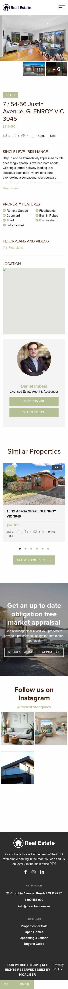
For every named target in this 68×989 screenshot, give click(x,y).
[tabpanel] (34, 502)
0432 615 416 (34, 401)
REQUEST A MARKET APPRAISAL (34, 652)
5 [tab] (42, 549)
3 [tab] (31, 549)
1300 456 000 (34, 899)
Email (25, 984)
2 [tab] (25, 549)
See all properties (34, 560)
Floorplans (15, 247)
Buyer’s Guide (34, 944)
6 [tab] (48, 549)
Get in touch (34, 412)
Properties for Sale (34, 926)
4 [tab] (37, 549)
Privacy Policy (59, 966)
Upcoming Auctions (34, 938)
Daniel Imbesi (34, 386)
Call (8, 984)
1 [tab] (20, 549)
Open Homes (34, 932)
